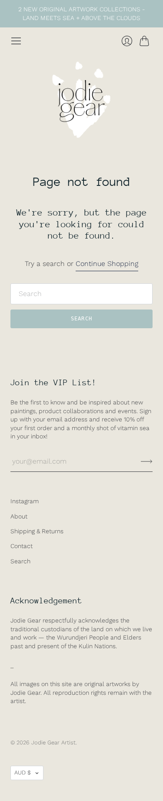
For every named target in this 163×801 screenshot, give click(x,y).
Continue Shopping (107, 263)
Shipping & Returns (36, 531)
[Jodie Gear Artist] (82, 100)
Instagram (24, 501)
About (18, 516)
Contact (21, 545)
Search (20, 561)
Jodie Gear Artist (53, 742)
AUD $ (22, 772)
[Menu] (16, 41)
